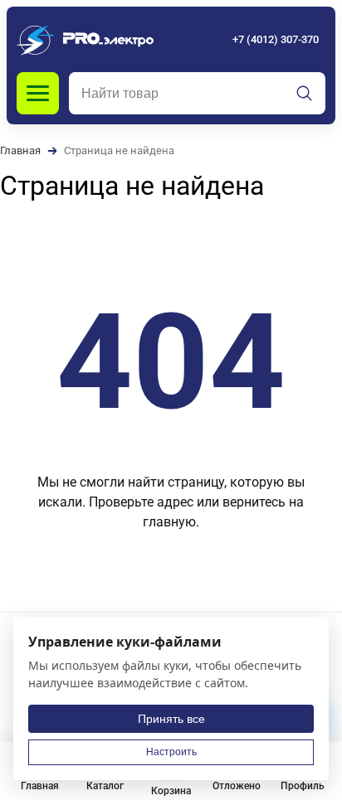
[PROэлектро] (85, 39)
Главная (20, 150)
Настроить (171, 752)
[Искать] (304, 93)
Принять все (171, 718)
